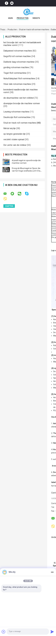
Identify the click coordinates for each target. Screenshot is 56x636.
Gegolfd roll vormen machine (17, 56)
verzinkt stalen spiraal (13, 139)
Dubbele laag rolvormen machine (18, 62)
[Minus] (52, 572)
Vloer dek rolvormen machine (17, 84)
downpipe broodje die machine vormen (21, 103)
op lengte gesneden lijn (14, 134)
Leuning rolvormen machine (16, 111)
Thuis (2, 29)
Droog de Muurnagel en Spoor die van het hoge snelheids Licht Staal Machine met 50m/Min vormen (27, 170)
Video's (36, 18)
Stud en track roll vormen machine (34, 29)
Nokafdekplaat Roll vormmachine (19, 78)
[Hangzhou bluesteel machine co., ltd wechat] (21, 193)
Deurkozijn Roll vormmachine (17, 117)
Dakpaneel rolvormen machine (17, 50)
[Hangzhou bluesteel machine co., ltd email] (6, 193)
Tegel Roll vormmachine (14, 73)
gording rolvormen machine (16, 67)
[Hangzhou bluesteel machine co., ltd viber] (6, 199)
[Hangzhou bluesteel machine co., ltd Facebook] (6, 3)
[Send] (52, 632)
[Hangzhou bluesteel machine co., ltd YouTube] (11, 3)
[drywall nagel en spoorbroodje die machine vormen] (6, 161)
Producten (22, 18)
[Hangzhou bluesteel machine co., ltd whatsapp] (14, 193)
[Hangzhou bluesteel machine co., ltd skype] (28, 193)
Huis (10, 18)
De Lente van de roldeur (14, 145)
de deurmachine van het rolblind (18, 98)
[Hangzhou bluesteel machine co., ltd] (28, 12)
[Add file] (3, 632)
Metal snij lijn (9, 128)
